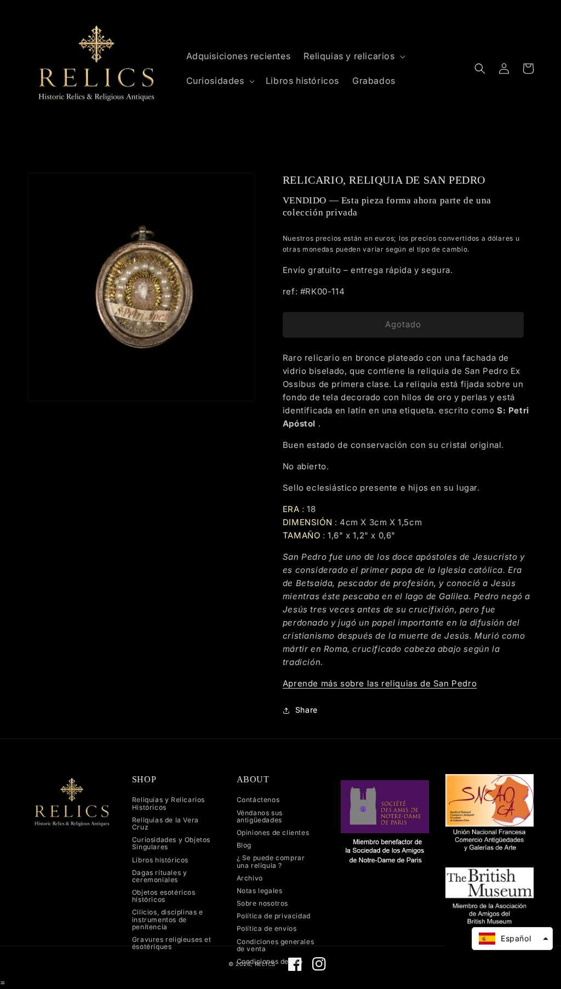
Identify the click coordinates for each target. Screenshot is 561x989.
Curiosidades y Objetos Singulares (171, 843)
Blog (244, 845)
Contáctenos (258, 800)
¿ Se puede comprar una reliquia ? (271, 861)
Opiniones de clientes (273, 832)
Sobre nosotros (262, 903)
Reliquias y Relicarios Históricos (168, 803)
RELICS (265, 963)
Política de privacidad (274, 916)
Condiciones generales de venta (275, 945)
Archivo (250, 878)
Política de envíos (267, 928)
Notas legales (260, 890)
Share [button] (306, 709)
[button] (353, 56)
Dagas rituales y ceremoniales (159, 876)
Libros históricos (160, 860)
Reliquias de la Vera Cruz (165, 823)
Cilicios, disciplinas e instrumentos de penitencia (167, 919)
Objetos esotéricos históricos (164, 895)
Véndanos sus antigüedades (260, 816)
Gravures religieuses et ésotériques (171, 943)
